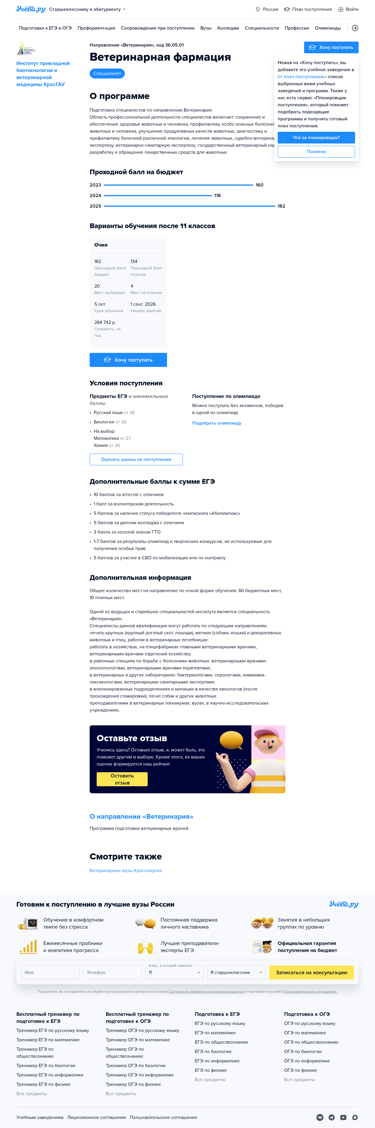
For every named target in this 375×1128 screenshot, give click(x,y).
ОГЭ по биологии (303, 1051)
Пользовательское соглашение (163, 1117)
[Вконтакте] (319, 1117)
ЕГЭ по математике (215, 1033)
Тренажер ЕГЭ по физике (43, 1084)
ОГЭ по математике (305, 1033)
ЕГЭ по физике (211, 1070)
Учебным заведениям (40, 1117)
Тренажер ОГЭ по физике (133, 1084)
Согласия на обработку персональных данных (207, 991)
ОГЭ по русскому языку (309, 1023)
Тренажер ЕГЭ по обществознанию (35, 1052)
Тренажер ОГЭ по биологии (136, 1066)
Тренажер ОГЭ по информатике (140, 1075)
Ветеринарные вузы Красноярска (126, 871)
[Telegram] (331, 1117)
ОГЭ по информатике (307, 1061)
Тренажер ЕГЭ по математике (48, 1040)
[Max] (355, 1117)
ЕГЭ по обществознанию (221, 1042)
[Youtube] (343, 1117)
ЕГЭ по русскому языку (220, 1023)
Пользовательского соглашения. (310, 991)
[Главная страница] (31, 9)
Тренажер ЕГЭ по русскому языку (52, 1030)
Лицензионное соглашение (96, 1117)
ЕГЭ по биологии (213, 1051)
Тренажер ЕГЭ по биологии (45, 1066)
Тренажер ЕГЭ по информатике (49, 1075)
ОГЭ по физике (300, 1070)
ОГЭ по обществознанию (311, 1042)
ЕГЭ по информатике (217, 1061)
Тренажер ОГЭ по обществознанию (125, 1052)
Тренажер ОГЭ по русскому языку (142, 1030)
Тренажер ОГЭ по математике (138, 1040)
